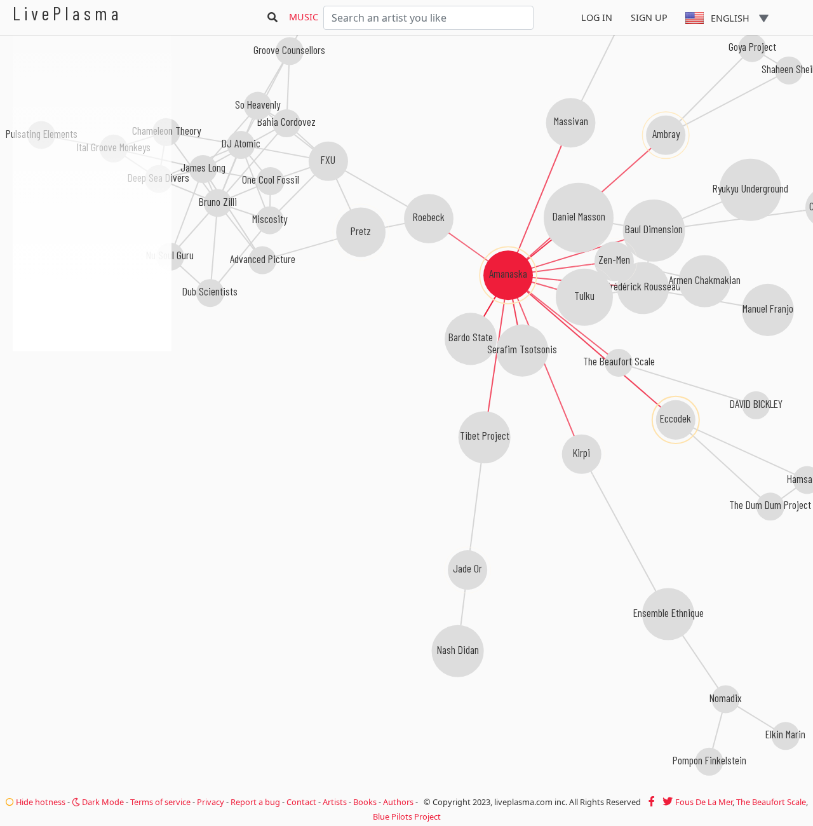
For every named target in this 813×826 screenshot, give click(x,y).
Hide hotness (39, 802)
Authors (398, 802)
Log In (596, 17)
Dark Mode (102, 802)
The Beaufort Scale (771, 802)
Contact (301, 802)
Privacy (210, 802)
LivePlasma (68, 13)
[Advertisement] (92, 419)
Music (303, 17)
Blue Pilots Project (407, 816)
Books (365, 802)
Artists (335, 802)
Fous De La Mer (703, 802)
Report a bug (255, 802)
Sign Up (649, 17)
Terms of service (160, 802)
